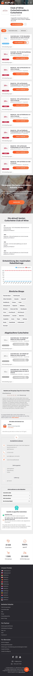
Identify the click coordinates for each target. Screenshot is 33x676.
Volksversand (21, 322)
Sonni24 (14, 315)
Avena (12, 319)
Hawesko (16, 299)
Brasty (4, 322)
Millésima (22, 305)
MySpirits (14, 305)
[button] (20, 267)
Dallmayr (25, 319)
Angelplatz (6, 319)
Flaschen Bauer (7, 295)
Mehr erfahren (15, 417)
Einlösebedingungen (7, 46)
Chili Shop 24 (21, 312)
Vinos (4, 312)
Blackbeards (24, 309)
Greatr (20, 302)
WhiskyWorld (6, 305)
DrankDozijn (6, 302)
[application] (16, 275)
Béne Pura (21, 315)
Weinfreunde (16, 295)
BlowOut (5, 309)
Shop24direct (6, 315)
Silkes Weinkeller (7, 299)
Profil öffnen (11, 427)
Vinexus (14, 302)
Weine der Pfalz (14, 309)
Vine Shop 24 (12, 312)
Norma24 (5, 325)
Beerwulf (23, 299)
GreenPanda (12, 322)
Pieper (18, 319)
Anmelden (16, 202)
